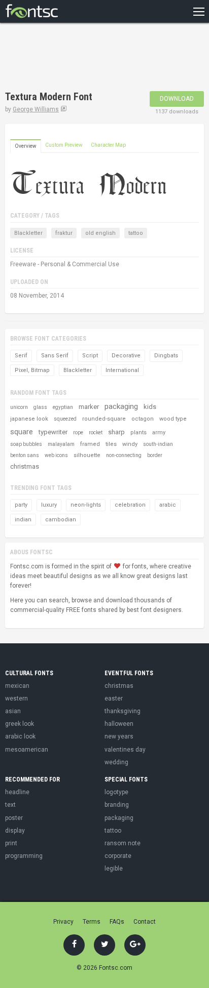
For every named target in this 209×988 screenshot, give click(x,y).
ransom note (122, 843)
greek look (19, 723)
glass (40, 407)
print (11, 843)
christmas (24, 466)
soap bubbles (26, 444)
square (21, 431)
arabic (167, 505)
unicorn (19, 407)
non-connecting (124, 455)
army (158, 432)
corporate (117, 855)
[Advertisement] (86, 58)
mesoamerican (26, 749)
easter (113, 698)
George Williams (36, 109)
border (154, 455)
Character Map (108, 145)
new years (118, 736)
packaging (121, 406)
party (21, 505)
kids (150, 406)
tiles (111, 444)
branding (116, 804)
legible (113, 868)
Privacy (63, 921)
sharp (116, 432)
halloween (118, 723)
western (16, 698)
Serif (21, 355)
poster (14, 817)
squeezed (65, 419)
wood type (173, 419)
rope (78, 432)
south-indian (158, 444)
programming (24, 855)
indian (23, 519)
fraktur (64, 233)
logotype (116, 792)
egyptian (63, 407)
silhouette (87, 455)
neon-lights (86, 505)
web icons (56, 455)
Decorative (126, 355)
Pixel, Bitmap (32, 370)
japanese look (29, 419)
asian (13, 711)
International (122, 370)
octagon (142, 419)
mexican (17, 685)
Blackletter (28, 233)
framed (90, 444)
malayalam (61, 444)
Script (90, 355)
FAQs (117, 921)
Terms (91, 921)
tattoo (135, 233)
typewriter (53, 432)
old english (100, 233)
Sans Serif (54, 355)
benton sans (24, 455)
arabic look (20, 736)
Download (177, 98)
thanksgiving (122, 711)
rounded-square (104, 419)
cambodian (60, 519)
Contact (144, 921)
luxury (49, 505)
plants (138, 432)
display (15, 830)
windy (129, 444)
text (10, 804)
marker (89, 406)
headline (17, 792)
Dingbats (166, 355)
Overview (26, 146)
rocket (95, 432)
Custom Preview (64, 145)
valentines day (125, 749)
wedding (116, 762)
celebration (130, 505)
